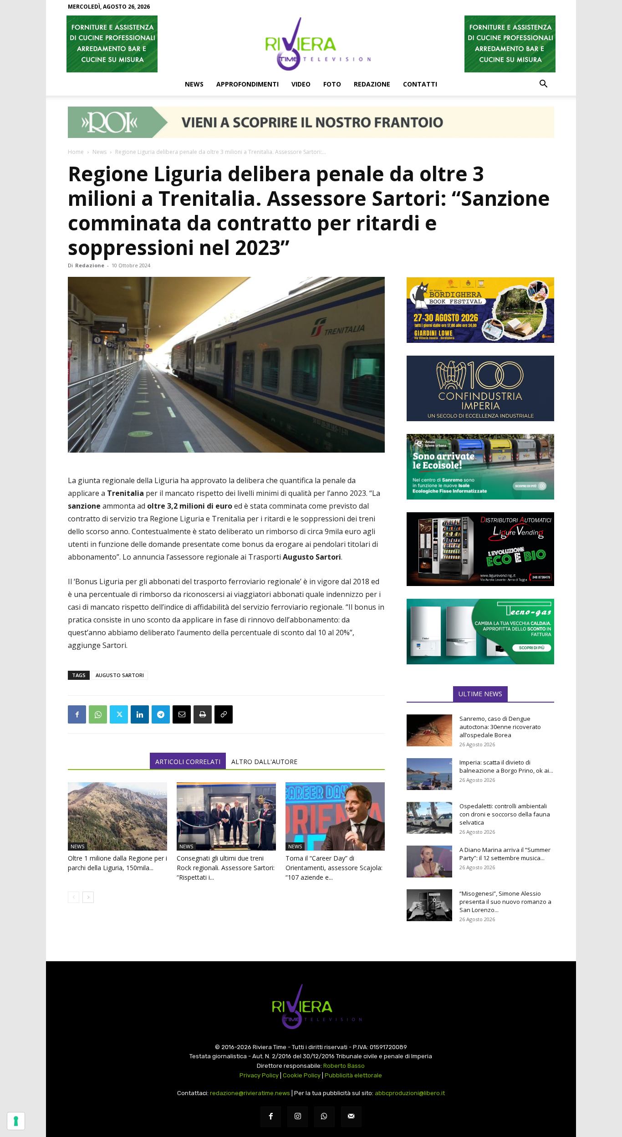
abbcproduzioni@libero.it (410, 1093)
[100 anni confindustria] (480, 388)
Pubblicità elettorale (353, 1075)
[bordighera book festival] (480, 310)
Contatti (420, 84)
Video (301, 84)
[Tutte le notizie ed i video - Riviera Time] (311, 1006)
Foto (332, 84)
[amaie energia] (480, 467)
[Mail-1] (351, 1116)
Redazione (372, 84)
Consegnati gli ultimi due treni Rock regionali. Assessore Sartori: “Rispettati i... (226, 868)
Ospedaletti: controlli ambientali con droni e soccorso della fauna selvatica (504, 814)
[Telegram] (161, 714)
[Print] (203, 714)
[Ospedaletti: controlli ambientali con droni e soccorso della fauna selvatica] (429, 818)
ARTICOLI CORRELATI (187, 761)
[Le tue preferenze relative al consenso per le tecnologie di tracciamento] (16, 1121)
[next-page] (88, 897)
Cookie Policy (302, 1075)
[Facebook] (77, 714)
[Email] (182, 714)
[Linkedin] (140, 714)
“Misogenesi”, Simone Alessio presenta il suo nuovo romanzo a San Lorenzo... (505, 901)
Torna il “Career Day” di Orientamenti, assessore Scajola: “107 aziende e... (334, 868)
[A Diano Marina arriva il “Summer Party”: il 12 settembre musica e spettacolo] (429, 861)
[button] (543, 85)
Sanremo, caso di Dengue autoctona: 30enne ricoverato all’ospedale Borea (500, 726)
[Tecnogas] (480, 631)
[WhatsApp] (98, 714)
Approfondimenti (247, 84)
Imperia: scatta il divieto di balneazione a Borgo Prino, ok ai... (506, 766)
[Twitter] (119, 714)
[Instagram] (297, 1116)
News (194, 84)
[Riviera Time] (311, 43)
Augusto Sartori (120, 675)
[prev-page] (73, 897)
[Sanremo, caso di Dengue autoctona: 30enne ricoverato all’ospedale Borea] (429, 730)
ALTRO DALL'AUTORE (264, 761)
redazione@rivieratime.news (250, 1093)
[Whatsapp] (324, 1116)
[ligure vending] (480, 549)
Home (76, 152)
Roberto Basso (344, 1065)
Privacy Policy (259, 1075)
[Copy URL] (223, 714)
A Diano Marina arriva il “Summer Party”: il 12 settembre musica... (505, 854)
